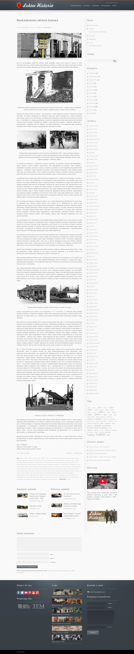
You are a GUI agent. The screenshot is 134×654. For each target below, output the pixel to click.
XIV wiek (91, 86)
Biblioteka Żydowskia (28, 460)
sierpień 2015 (93, 276)
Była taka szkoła (35, 506)
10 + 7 (110, 627)
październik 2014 (94, 310)
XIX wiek (91, 90)
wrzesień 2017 (93, 209)
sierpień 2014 (93, 316)
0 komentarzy (46, 27)
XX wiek (38, 27)
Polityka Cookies (96, 46)
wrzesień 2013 (93, 346)
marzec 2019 (93, 159)
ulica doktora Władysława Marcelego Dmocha (55, 473)
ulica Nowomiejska (28, 477)
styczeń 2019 (93, 166)
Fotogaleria (92, 39)
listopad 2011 (93, 390)
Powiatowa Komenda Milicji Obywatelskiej (43, 468)
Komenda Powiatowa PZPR (24, 464)
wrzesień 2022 (93, 126)
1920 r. (90, 410)
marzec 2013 (93, 366)
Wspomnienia (93, 80)
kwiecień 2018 (93, 186)
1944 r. (39, 458)
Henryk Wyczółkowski (59, 460)
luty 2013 (92, 370)
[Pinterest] (29, 594)
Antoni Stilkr (91, 417)
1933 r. (95, 412)
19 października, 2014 (37, 501)
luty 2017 (92, 226)
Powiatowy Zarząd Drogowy (61, 468)
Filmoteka (92, 36)
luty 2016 (92, 256)
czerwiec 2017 (93, 219)
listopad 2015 (93, 266)
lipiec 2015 (92, 279)
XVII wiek (92, 100)
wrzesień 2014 (93, 313)
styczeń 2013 (93, 373)
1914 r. (94, 407)
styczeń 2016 (93, 259)
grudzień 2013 (93, 336)
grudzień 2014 (93, 303)
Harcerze (110, 421)
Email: (110, 607)
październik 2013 (94, 343)
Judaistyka (92, 73)
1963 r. (48, 458)
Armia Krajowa (100, 417)
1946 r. (111, 415)
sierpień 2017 (93, 213)
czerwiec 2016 (93, 246)
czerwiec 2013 (93, 356)
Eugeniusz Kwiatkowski (109, 419)
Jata (101, 423)
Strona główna (21, 13)
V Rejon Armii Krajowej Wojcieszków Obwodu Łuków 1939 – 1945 (38, 496)
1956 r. (44, 458)
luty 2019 (92, 162)
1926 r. (107, 410)
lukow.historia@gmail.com (97, 592)
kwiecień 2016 (93, 253)
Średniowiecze (93, 76)
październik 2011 (94, 393)
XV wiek (91, 93)
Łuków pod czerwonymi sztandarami (100, 460)
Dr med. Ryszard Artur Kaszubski (99, 447)
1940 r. (109, 412)
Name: (110, 603)
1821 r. (22, 458)
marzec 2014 (93, 326)
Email (52, 558)
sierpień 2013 (93, 350)
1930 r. (30, 458)
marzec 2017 (93, 223)
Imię (52, 554)
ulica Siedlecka (47, 477)
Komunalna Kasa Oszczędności (39, 464)
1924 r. (96, 410)
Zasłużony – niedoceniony (74, 453)
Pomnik (107, 430)
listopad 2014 (93, 306)
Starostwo (71, 470)
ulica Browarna (26, 473)
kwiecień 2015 (93, 290)
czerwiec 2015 (93, 283)
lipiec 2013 (92, 353)
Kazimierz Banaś (71, 462)
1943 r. (90, 415)
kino (77, 462)
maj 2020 (92, 152)
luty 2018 (92, 193)
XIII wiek (91, 83)
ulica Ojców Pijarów (38, 477)
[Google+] (37, 594)
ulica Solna (55, 477)
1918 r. (111, 408)
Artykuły (30, 13)
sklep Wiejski (65, 470)
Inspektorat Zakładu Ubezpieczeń (25, 462)
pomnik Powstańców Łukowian (24, 468)
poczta (63, 466)
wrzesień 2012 (93, 380)
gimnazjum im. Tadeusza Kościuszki (97, 421)
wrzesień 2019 (93, 156)
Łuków (78, 464)
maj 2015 (92, 286)
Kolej (113, 423)
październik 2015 (94, 269)
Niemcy (90, 430)
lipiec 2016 (92, 243)
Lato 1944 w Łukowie (23, 453)
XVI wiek (91, 96)
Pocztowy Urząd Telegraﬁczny (73, 466)
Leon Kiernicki (63, 464)
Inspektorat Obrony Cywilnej (72, 460)
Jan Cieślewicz (47, 462)
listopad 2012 (93, 376)
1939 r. (35, 458)
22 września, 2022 (70, 498)
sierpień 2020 (93, 149)
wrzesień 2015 (93, 273)
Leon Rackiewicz (71, 464)
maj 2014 (92, 323)
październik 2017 (94, 206)
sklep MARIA (31, 470)
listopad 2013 (93, 340)
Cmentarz (109, 417)
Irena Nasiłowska (38, 462)
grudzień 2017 (93, 199)
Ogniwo (96, 430)
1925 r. (102, 410)
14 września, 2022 (70, 508)
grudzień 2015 (93, 263)
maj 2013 (92, 360)
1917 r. (105, 407)
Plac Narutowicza (57, 466)
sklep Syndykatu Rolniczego (54, 470)
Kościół (97, 425)
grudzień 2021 (93, 132)
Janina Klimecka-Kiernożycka (59, 462)
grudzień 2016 (93, 233)
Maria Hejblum (20, 466)
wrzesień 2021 (93, 142)
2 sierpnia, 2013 (35, 508)
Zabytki (91, 113)
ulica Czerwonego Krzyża (36, 473)
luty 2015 (92, 296)
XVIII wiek (92, 103)
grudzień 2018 (93, 169)
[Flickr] (26, 594)
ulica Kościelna (39, 475)
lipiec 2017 (92, 216)
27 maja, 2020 (34, 516)
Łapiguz (91, 435)
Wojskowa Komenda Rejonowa (49, 479)
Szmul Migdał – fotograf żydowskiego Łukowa (102, 457)
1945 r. (105, 415)
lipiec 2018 (92, 176)
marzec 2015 (93, 293)
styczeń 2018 (93, 196)
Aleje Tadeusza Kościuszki (65, 458)
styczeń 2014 (93, 333)
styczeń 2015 (93, 300)
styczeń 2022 (93, 129)
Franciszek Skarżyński (47, 460)
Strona (53, 562)
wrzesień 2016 (93, 236)
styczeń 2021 (93, 146)
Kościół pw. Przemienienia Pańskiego (99, 427)
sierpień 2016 (93, 239)
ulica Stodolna (71, 477)
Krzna (110, 428)
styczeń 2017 (93, 229)
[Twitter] (22, 594)
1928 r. (26, 458)
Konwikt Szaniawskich (53, 464)
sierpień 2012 (93, 383)
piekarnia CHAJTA (47, 466)
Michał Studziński (29, 466)
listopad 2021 (93, 136)
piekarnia (40, 466)
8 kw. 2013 (25, 27)
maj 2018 (92, 183)
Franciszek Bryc (37, 460)
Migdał (35, 466)
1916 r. (99, 408)
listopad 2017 (93, 203)
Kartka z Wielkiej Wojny (38, 513)
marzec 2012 (93, 387)
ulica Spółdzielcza (62, 477)
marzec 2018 (93, 189)
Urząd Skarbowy (37, 479)
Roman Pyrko (72, 468)
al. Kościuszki (54, 458)
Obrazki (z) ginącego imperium (98, 453)
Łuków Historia (21, 651)
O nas (91, 42)
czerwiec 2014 (93, 320)
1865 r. (89, 407)
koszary (90, 426)
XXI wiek (91, 110)
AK (115, 415)
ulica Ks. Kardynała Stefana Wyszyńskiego (54, 475)
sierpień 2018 (93, 172)
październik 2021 (94, 139)
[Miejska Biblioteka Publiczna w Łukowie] (24, 608)
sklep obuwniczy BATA (41, 470)
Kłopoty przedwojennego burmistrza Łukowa (102, 450)
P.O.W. (102, 430)
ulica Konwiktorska (30, 475)
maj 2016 (92, 249)
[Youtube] (33, 594)
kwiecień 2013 (93, 363)
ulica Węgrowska (28, 479)
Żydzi (108, 435)
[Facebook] (18, 594)
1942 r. (114, 412)
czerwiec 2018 (93, 179)
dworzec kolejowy (95, 419)
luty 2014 (92, 330)
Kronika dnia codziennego (99, 32)
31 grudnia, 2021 (69, 518)
